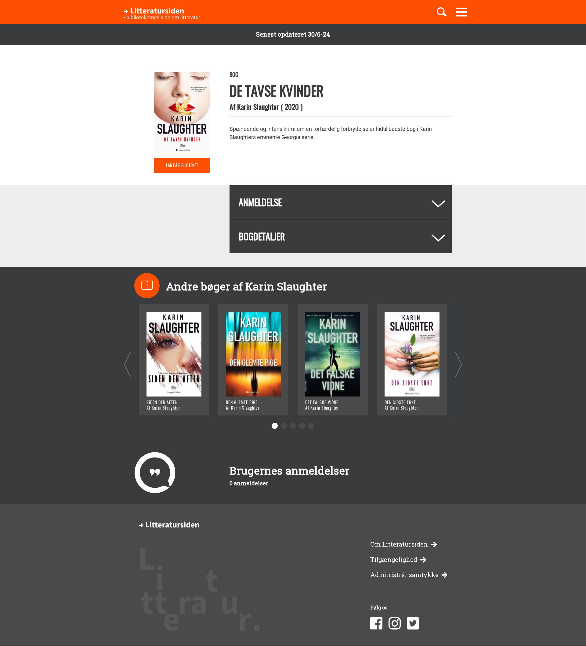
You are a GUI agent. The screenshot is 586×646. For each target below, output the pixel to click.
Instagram (395, 623)
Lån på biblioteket (182, 165)
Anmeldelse (260, 202)
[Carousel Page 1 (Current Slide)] (275, 426)
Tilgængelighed (393, 559)
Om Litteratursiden (399, 544)
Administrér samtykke (404, 575)
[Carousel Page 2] (284, 426)
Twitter (413, 623)
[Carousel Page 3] (293, 426)
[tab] (341, 202)
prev (127, 364)
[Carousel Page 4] (302, 426)
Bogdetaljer (262, 236)
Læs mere (166, 403)
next (458, 364)
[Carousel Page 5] (311, 426)
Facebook (376, 623)
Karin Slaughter (258, 106)
